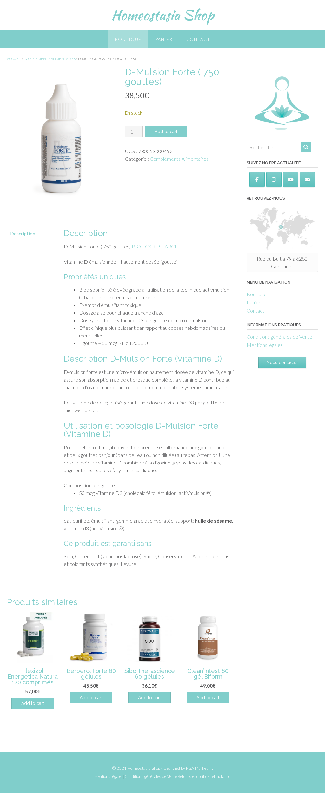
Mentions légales (265, 345)
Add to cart (166, 131)
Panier (163, 39)
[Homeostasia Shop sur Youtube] (290, 179)
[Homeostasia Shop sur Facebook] (257, 179)
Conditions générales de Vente (279, 337)
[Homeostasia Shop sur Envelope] (307, 179)
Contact (198, 39)
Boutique (128, 39)
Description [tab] (22, 233)
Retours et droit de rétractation (204, 777)
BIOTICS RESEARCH (155, 246)
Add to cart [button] (32, 703)
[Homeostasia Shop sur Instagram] (274, 179)
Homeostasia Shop (162, 15)
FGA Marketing (199, 768)
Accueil (14, 59)
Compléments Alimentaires (50, 59)
